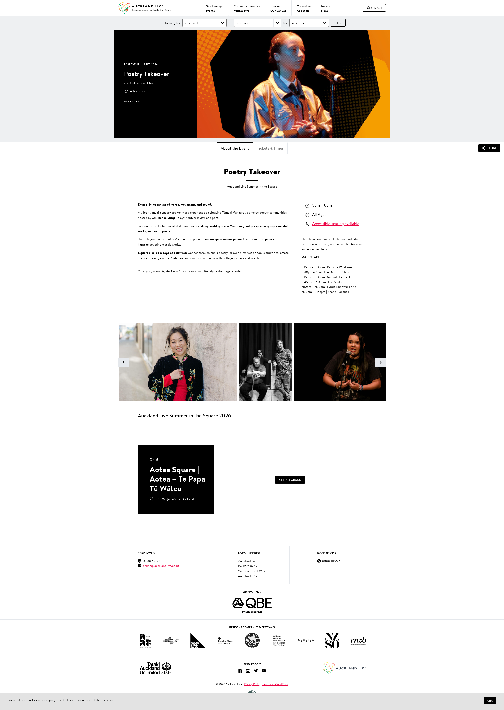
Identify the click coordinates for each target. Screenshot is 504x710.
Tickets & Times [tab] (270, 148)
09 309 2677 (151, 561)
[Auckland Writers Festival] (198, 641)
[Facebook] (240, 671)
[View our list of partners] (252, 603)
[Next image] (380, 362)
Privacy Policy (252, 684)
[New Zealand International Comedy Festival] (252, 640)
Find (338, 23)
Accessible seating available (335, 223)
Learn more (108, 700)
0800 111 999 (331, 561)
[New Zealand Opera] (306, 640)
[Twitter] (256, 671)
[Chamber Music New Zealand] (225, 640)
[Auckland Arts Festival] (145, 640)
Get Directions (290, 480)
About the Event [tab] (235, 148)
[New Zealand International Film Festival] (279, 640)
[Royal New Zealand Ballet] (358, 641)
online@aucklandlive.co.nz (161, 566)
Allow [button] (490, 700)
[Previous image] (123, 362)
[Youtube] (264, 671)
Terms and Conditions (275, 684)
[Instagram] (248, 671)
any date (243, 23)
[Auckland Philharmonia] (171, 641)
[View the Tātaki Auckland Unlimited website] (155, 668)
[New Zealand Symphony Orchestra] (332, 640)
